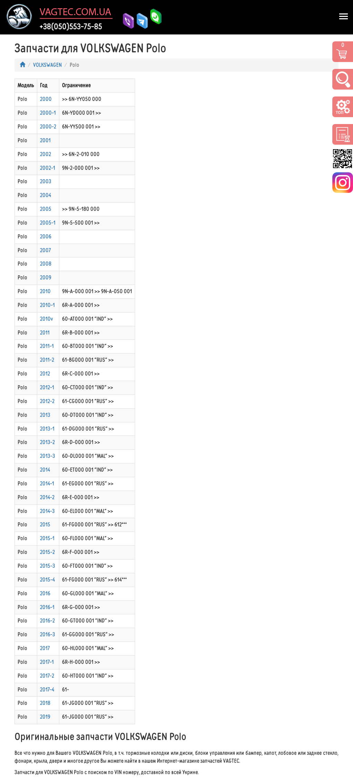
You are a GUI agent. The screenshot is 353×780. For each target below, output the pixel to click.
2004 (45, 195)
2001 (45, 140)
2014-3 (47, 511)
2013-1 (47, 428)
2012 (45, 373)
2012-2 (47, 401)
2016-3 (47, 634)
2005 (45, 209)
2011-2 (47, 360)
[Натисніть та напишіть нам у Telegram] (139, 21)
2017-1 (47, 662)
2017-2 (47, 676)
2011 (45, 332)
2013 (45, 415)
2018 (45, 703)
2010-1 (47, 305)
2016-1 (47, 607)
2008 (45, 263)
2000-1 (48, 113)
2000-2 (48, 126)
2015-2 (47, 552)
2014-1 (47, 483)
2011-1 (47, 346)
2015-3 (47, 566)
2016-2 (47, 620)
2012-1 (47, 387)
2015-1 (47, 538)
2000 (46, 99)
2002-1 (47, 168)
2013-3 (47, 456)
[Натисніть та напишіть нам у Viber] (126, 21)
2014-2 (47, 497)
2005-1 (48, 222)
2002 (45, 154)
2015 (45, 524)
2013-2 (47, 442)
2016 (45, 593)
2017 (45, 648)
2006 (45, 236)
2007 (45, 250)
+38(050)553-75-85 (71, 26)
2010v (46, 319)
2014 (45, 469)
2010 (45, 291)
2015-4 (47, 579)
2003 (45, 181)
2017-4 (47, 689)
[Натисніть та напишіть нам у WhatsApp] (153, 20)
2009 (45, 277)
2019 (45, 717)
